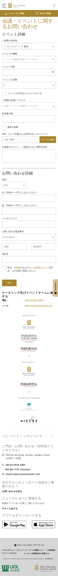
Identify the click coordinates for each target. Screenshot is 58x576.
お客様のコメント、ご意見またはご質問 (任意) (24, 147)
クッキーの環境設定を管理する (36, 553)
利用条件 (18, 267)
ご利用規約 (50, 550)
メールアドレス (9, 218)
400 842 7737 (17, 469)
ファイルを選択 (47, 140)
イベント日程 (8, 67)
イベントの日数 (9, 80)
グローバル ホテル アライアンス (30, 545)
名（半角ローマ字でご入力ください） (20, 192)
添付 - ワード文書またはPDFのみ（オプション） (25, 134)
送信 (9, 283)
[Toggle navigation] (5, 6)
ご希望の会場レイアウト (14, 100)
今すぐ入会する (10, 508)
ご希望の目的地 (9, 40)
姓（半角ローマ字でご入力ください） (20, 205)
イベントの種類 (9, 54)
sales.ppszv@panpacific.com (38, 306)
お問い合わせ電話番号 (13, 231)
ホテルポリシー (9, 550)
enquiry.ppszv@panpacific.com (23, 474)
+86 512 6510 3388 (34, 300)
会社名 (5, 254)
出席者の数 (7, 113)
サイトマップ (22, 550)
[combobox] (29, 46)
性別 (4, 179)
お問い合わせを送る (12, 491)
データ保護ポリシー (38, 267)
